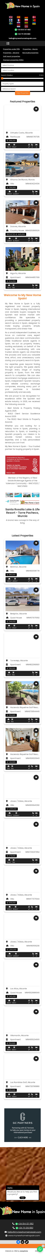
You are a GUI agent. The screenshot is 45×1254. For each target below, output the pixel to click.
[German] (26, 17)
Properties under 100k (11, 49)
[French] (18, 20)
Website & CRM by (16, 1251)
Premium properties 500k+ (13, 60)
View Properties (22, 93)
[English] (11, 17)
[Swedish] (11, 23)
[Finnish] (11, 20)
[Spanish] (18, 17)
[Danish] (34, 17)
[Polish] (26, 20)
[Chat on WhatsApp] (40, 1249)
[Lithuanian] (26, 23)
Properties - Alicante (11, 53)
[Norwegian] (26, 26)
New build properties (30, 53)
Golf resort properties (11, 56)
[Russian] (18, 23)
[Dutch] (18, 26)
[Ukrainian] (34, 23)
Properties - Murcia (30, 49)
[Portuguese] (34, 20)
